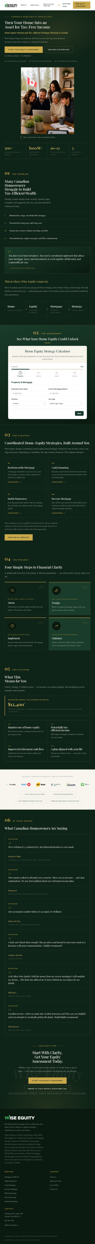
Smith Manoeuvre (11, 1181)
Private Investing (10, 1197)
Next (79, 413)
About (24, 5)
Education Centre (48, 5)
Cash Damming (10, 1185)
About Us (53, 1177)
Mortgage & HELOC (12, 1177)
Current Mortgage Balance (58, 389)
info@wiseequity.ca (11, 1225)
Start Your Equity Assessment (23, 50)
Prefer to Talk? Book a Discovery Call (47, 1089)
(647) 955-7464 (67, 5)
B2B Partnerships (11, 1193)
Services (35, 5)
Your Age (51, 399)
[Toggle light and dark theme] (58, 5)
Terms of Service (33, 1240)
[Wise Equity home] (11, 5)
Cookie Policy (10, 1240)
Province (14, 399)
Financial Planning (11, 1201)
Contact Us (54, 1189)
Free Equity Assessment (80, 5)
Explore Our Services (58, 50)
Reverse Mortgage (11, 1189)
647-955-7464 (9, 1220)
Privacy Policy (21, 1240)
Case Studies (54, 1185)
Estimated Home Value (19, 389)
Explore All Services (18, 537)
